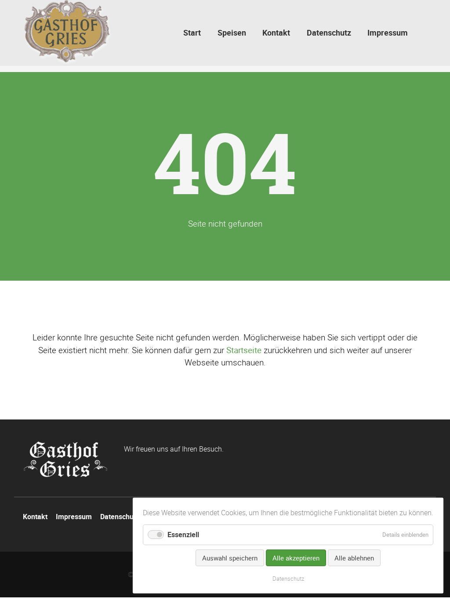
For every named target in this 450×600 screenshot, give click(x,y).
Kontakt (35, 516)
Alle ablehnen (354, 557)
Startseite (243, 350)
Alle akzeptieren (295, 557)
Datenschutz (119, 516)
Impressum (74, 516)
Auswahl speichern (230, 557)
